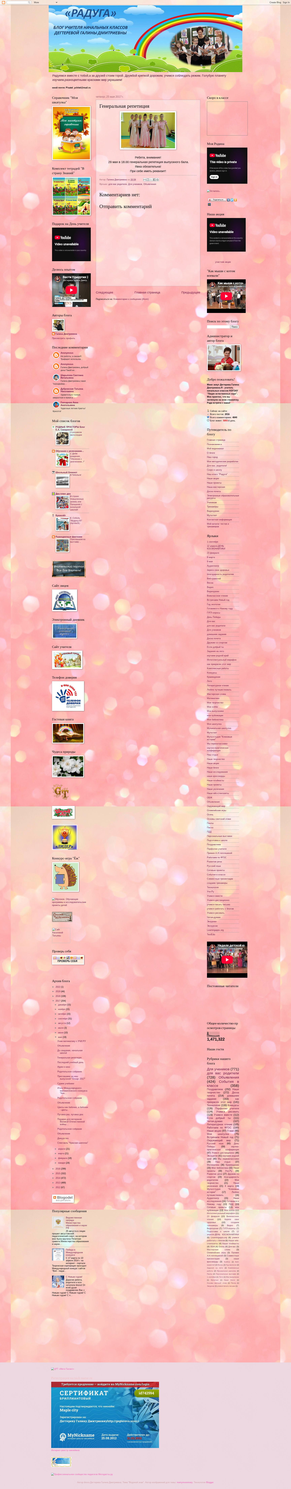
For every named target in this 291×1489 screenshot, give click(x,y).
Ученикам (212, 502)
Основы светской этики (219, 819)
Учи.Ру (210, 891)
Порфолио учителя (217, 849)
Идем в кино (63, 1067)
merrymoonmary (184, 1482)
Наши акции (213, 478)
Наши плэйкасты (215, 780)
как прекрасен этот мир (219, 664)
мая (60, 1037)
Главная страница (147, 292)
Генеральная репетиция (69, 1057)
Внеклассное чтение (217, 595)
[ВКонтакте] (228, 200)
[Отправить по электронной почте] (144, 179)
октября (62, 1014)
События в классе (216, 874)
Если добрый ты (215, 647)
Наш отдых (212, 754)
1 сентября (212, 542)
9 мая (210, 561)
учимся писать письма (218, 904)
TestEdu (211, 934)
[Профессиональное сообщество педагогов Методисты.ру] (82, 1474)
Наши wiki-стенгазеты (218, 793)
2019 (58, 991)
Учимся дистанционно (218, 900)
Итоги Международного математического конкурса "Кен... (72, 1091)
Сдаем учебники (65, 1083)
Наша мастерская (216, 487)
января (62, 1163)
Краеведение (213, 677)
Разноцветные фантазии (69, 536)
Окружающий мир (216, 806)
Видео (210, 587)
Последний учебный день (70, 1062)
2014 (58, 1178)
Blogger (209, 1482)
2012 (58, 1187)
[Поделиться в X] (151, 179)
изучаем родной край (218, 655)
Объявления (149, 184)
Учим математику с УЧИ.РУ (71, 1041)
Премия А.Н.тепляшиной (219, 853)
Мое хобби (212, 707)
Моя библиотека (215, 719)
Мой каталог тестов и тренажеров (218, 525)
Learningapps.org (215, 930)
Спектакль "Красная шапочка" (72, 1143)
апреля (62, 1149)
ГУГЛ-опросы (213, 612)
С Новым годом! (74, 1277)
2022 (58, 987)
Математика (213, 698)
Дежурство (63, 1138)
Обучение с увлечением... (70, 451)
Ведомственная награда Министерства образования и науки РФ (76, 1222)
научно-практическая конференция (217, 749)
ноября (62, 1009)
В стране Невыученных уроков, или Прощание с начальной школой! (77, 503)
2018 (58, 996)
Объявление (63, 1045)
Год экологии (213, 604)
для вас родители (117, 184)
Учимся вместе (214, 896)
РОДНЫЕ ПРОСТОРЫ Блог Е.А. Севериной (70, 428)
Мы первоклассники (217, 743)
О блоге (211, 453)
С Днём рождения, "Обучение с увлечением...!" (77, 457)
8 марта (211, 557)
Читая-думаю (214, 917)
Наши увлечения (215, 789)
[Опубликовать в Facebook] (154, 179)
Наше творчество (216, 759)
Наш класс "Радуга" (217, 474)
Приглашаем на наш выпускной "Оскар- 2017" (71, 1077)
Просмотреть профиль (63, 338)
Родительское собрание (69, 1071)
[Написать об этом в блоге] (148, 179)
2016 (58, 1168)
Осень (210, 814)
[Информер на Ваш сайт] (214, 191)
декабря (62, 1004)
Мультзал (212, 515)
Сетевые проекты (216, 870)
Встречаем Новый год (218, 600)
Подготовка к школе (217, 840)
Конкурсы (212, 672)
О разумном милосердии (76, 433)
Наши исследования (217, 772)
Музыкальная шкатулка (219, 728)
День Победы (214, 617)
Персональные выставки (219, 836)
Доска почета (214, 491)
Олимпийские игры (216, 810)
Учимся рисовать (215, 913)
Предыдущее (190, 292)
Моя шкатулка (214, 724)
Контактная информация (219, 519)
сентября (63, 1018)
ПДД (209, 831)
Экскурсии (212, 926)
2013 (58, 1182)
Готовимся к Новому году (220, 608)
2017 (58, 1001)
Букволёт (61, 515)
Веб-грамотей (214, 578)
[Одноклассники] (235, 200)
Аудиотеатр (213, 566)
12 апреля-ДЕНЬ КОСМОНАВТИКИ (216, 547)
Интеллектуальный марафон (221, 660)
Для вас (211, 621)
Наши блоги (213, 767)
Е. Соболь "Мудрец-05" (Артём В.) (76, 521)
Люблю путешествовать (219, 689)
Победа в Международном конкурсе (74, 1252)
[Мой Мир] (209, 204)
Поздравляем (214, 844)
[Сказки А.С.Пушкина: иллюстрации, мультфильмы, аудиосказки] (62, 921)
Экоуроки (211, 921)
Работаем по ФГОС (217, 857)
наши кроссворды (216, 776)
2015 (58, 1173)
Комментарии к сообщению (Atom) (131, 299)
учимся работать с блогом (220, 908)
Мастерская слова (216, 694)
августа (62, 1023)
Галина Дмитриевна (66, 334)
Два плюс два (63, 493)
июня (61, 1032)
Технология (213, 887)
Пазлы (210, 823)
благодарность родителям (220, 574)
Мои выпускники (215, 711)
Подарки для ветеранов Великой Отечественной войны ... (71, 1122)
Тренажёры (212, 506)
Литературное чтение (218, 685)
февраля (63, 1158)
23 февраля (213, 553)
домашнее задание (216, 634)
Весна (210, 583)
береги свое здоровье (218, 570)
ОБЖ (209, 797)
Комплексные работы (218, 668)
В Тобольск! (75, 475)
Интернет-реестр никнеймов (65, 1450)
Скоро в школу (214, 470)
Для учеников (135, 184)
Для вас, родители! (217, 465)
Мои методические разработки (222, 461)
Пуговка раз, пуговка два (70, 1114)
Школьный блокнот (66, 472)
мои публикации (215, 715)
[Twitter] (232, 200)
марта (61, 1153)
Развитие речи (214, 861)
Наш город (212, 457)
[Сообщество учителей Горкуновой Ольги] (61, 1466)
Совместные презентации (220, 879)
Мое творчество (215, 702)
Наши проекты (214, 483)
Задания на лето (215, 651)
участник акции (223, 262)
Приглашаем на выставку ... (77, 540)
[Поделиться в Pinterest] (157, 179)
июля (61, 1028)
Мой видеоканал (215, 448)
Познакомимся (214, 444)
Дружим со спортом (217, 642)
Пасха (210, 827)
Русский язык (214, 866)
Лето (209, 681)
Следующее (104, 292)
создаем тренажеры (217, 883)
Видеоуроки (213, 511)
